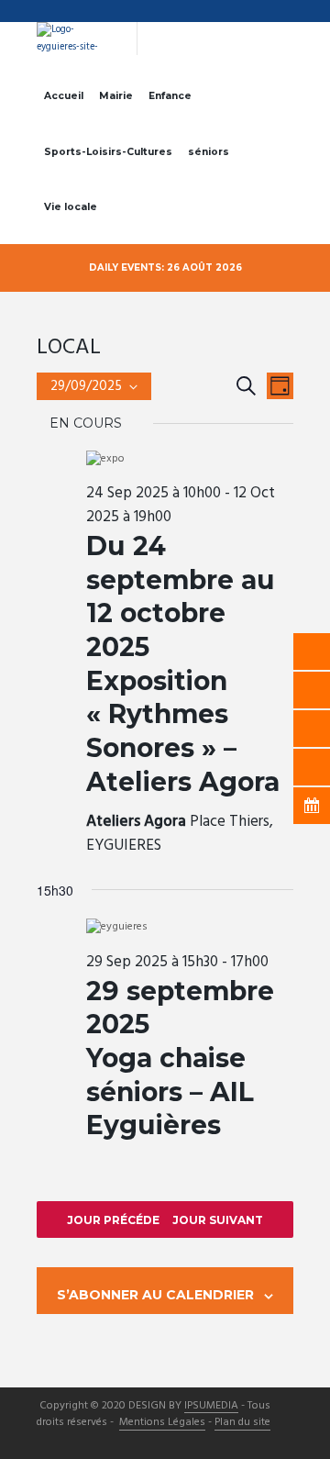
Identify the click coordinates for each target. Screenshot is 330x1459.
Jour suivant (217, 1220)
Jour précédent (122, 1220)
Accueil (63, 96)
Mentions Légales (162, 1423)
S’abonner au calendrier (155, 1294)
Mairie (116, 96)
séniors (208, 152)
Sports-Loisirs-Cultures (108, 152)
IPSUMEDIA (211, 1406)
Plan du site (242, 1423)
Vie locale (70, 207)
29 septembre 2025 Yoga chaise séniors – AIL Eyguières (180, 1058)
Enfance (170, 96)
